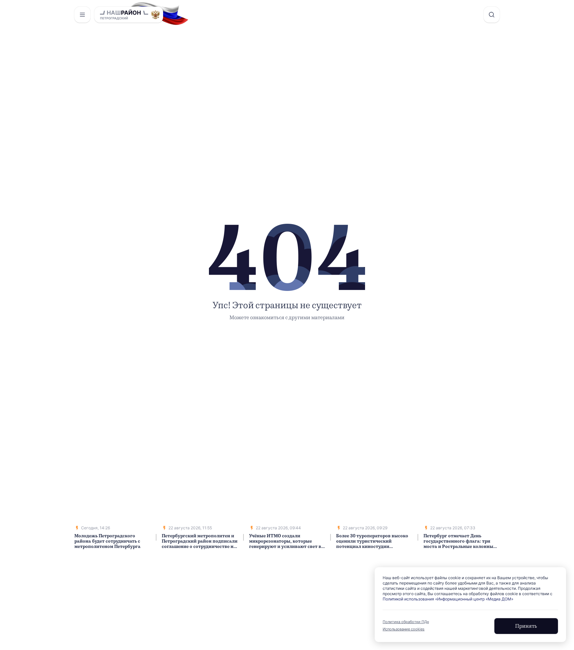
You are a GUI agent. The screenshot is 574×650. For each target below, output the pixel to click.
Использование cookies (404, 629)
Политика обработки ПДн (406, 621)
